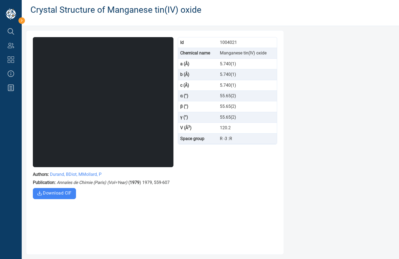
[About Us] (10, 73)
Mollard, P (92, 174)
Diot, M (75, 174)
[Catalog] (10, 59)
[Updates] (10, 87)
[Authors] (10, 45)
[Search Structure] (10, 31)
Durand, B (59, 174)
